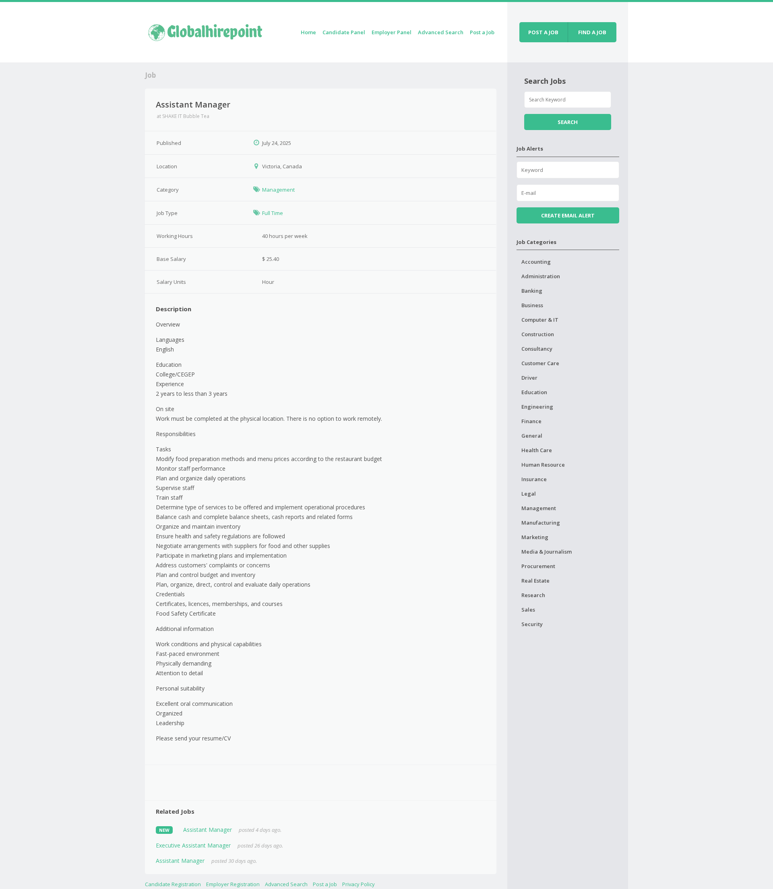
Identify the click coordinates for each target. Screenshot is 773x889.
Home (308, 32)
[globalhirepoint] (205, 30)
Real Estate (535, 580)
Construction (537, 334)
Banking (531, 290)
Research (533, 595)
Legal (528, 493)
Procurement (538, 566)
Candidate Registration (173, 884)
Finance (531, 421)
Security (532, 624)
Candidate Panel (343, 32)
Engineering (537, 406)
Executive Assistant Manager (193, 845)
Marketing (534, 537)
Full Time (272, 213)
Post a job (543, 32)
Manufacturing (540, 522)
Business (532, 305)
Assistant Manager (207, 829)
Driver (529, 377)
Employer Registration (233, 884)
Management (278, 189)
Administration (540, 276)
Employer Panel (391, 32)
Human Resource (543, 464)
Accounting (536, 261)
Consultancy (536, 348)
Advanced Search (440, 32)
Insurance (534, 479)
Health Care (536, 450)
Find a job (592, 32)
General (531, 435)
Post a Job (482, 32)
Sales (528, 609)
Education (534, 392)
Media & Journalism (546, 551)
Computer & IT (539, 319)
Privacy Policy (358, 884)
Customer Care (540, 363)
